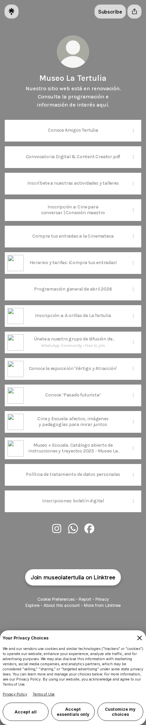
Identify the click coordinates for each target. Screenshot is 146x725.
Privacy (102, 599)
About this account (61, 605)
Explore (32, 605)
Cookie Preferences (56, 599)
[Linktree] (11, 11)
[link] (57, 528)
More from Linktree (102, 605)
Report (85, 599)
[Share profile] (134, 11)
